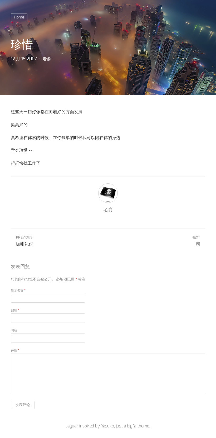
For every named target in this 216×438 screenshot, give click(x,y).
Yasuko (107, 426)
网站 (14, 330)
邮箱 (15, 310)
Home (19, 17)
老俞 (47, 59)
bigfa (131, 426)
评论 (15, 350)
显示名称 (18, 290)
